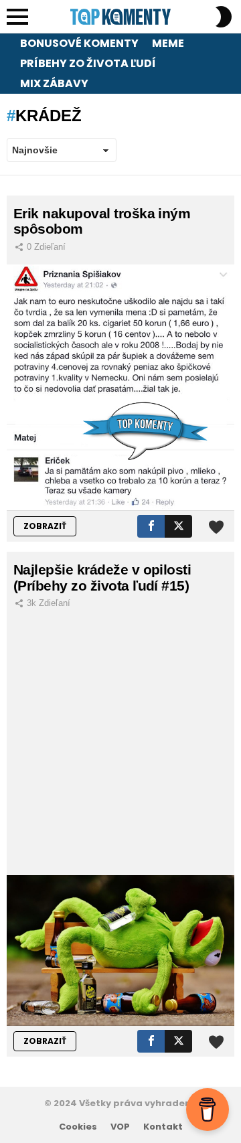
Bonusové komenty (79, 43)
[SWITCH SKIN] (223, 16)
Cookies (78, 1127)
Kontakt (163, 1127)
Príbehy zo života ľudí (88, 63)
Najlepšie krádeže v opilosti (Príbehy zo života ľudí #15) (102, 577)
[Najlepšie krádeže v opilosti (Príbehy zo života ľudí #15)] (120, 950)
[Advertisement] (120, 747)
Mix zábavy (54, 83)
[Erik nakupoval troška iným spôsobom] (120, 387)
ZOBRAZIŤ (44, 526)
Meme (168, 43)
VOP (120, 1127)
